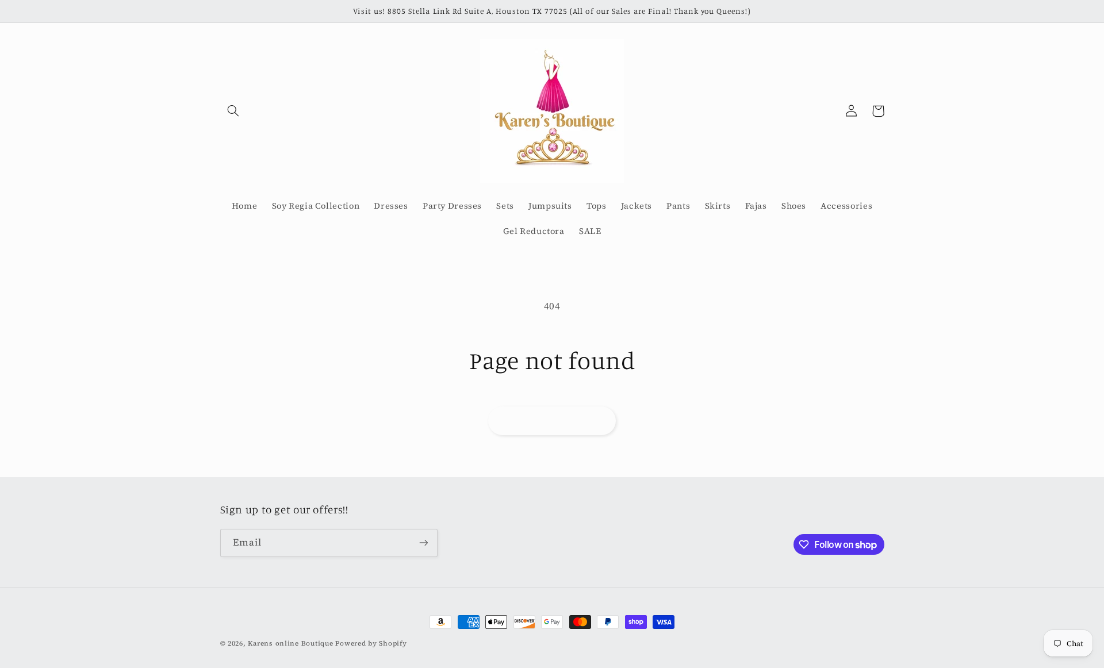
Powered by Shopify (371, 643)
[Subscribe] (423, 543)
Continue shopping (552, 420)
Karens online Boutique (291, 643)
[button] (233, 111)
